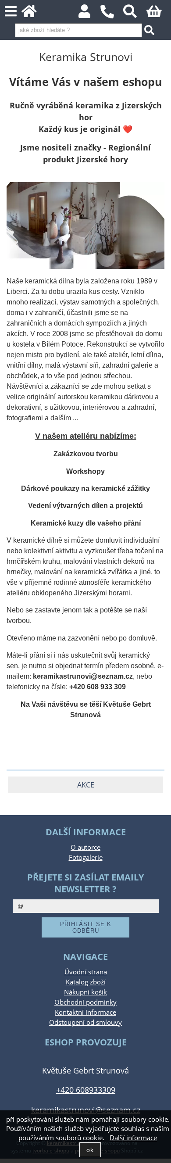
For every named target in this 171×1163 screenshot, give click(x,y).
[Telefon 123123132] (111, 18)
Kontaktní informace (85, 1012)
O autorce (85, 847)
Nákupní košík (85, 992)
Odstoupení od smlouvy (85, 1022)
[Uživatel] (89, 13)
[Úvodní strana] (33, 13)
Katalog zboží (86, 982)
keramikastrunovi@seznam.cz (85, 1109)
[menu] (10, 11)
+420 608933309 (85, 1089)
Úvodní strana (85, 972)
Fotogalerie (86, 857)
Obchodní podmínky (85, 1002)
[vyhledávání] (134, 13)
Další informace (133, 1137)
